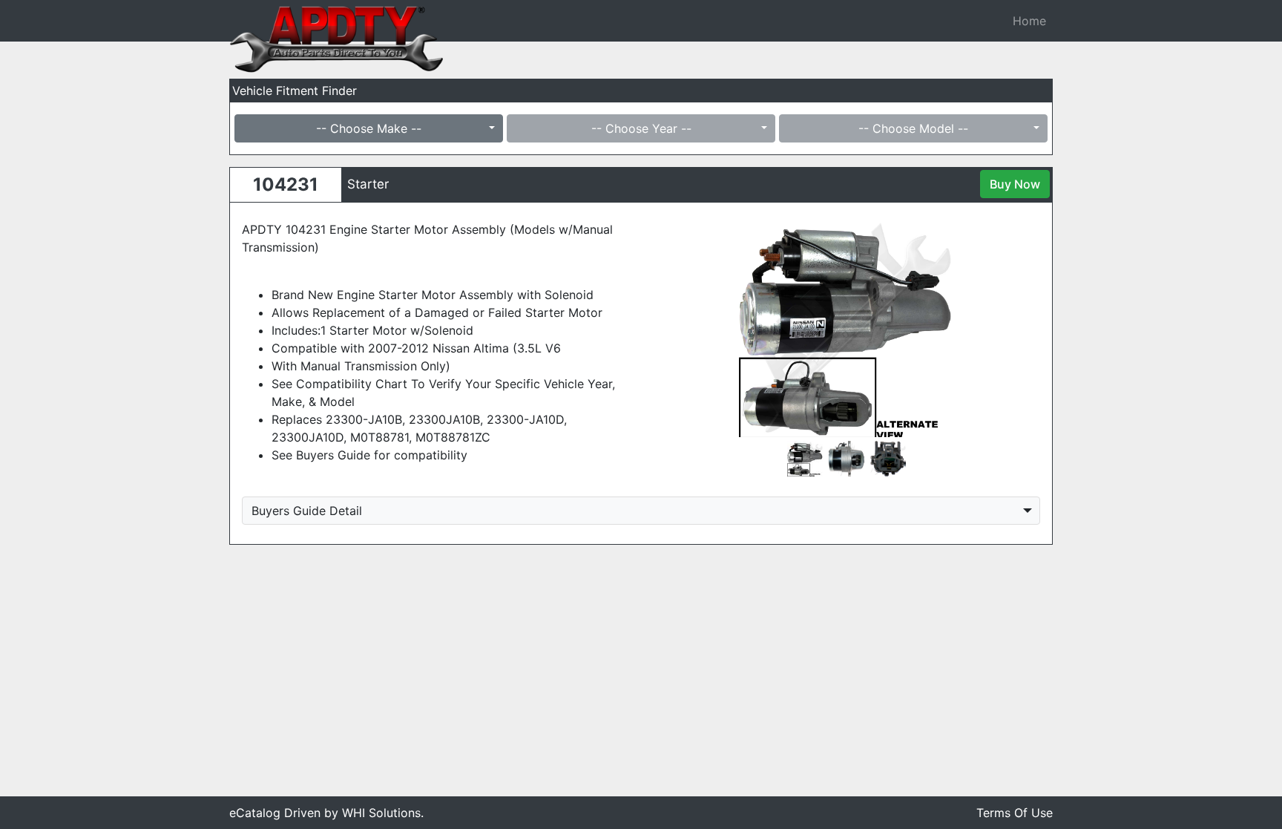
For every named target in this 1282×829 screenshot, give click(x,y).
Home (1029, 20)
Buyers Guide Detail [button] (307, 510)
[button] (681, 325)
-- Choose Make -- (368, 128)
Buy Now (1015, 184)
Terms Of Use (1014, 812)
